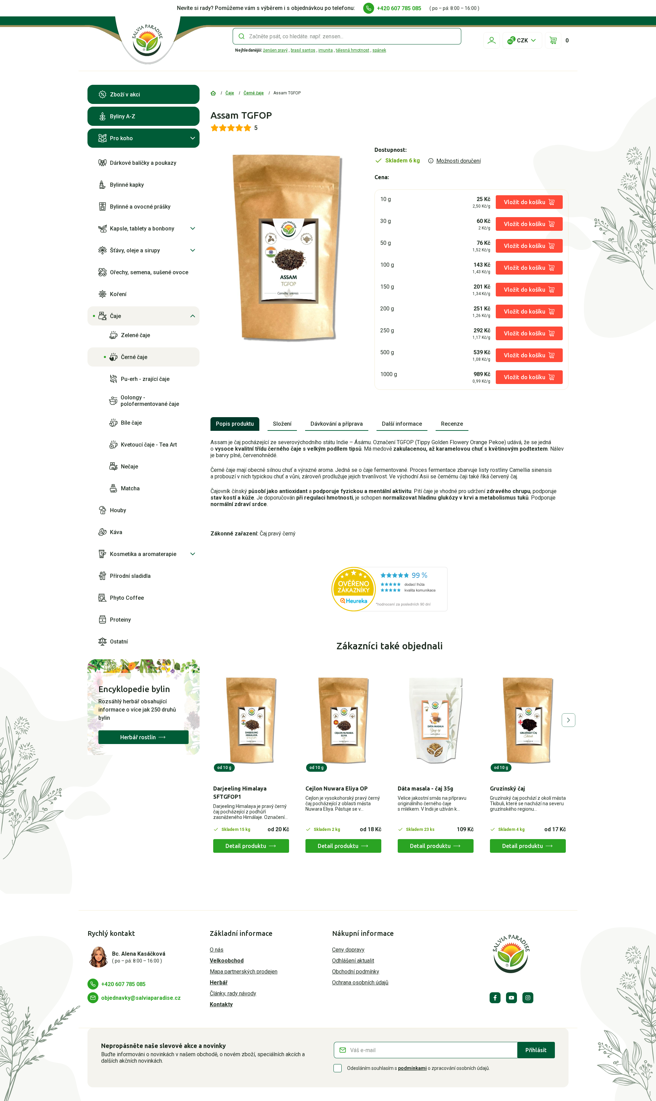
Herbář (219, 982)
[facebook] (495, 997)
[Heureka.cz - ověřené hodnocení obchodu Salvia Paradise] (389, 589)
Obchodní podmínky (355, 971)
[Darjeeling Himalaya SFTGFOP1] (251, 720)
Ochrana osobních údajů (360, 982)
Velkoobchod (227, 960)
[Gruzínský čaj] (528, 720)
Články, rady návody (233, 993)
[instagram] (527, 997)
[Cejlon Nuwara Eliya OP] (343, 720)
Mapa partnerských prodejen (243, 971)
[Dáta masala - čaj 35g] (435, 720)
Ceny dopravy (348, 949)
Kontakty (221, 1004)
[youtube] (511, 997)
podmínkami (412, 1068)
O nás (216, 949)
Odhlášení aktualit (353, 960)
